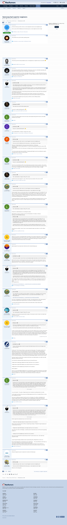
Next (9, 22)
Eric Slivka (35, 493)
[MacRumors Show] (54, 2)
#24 (46, 450)
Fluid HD (5, 517)
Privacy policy (4, 515)
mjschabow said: (15, 126)
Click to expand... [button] (29, 389)
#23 (46, 405)
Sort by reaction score (16, 18)
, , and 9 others (19, 180)
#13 (46, 204)
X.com (5, 498)
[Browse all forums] (61, 8)
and (17, 76)
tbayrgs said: (15, 380)
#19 (46, 307)
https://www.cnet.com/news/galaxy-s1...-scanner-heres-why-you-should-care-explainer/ (26, 297)
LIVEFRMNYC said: (16, 344)
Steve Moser (4, 510)
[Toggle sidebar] (64, 8)
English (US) (62, 516)
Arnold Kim (4, 493)
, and (17, 153)
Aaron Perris (35, 510)
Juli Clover (4, 496)
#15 (46, 244)
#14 (46, 234)
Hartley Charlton (5, 503)
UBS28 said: (15, 139)
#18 (46, 289)
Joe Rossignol (35, 496)
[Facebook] (55, 2)
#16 (46, 253)
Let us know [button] (49, 2)
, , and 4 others (22, 41)
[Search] (62, 8)
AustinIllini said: (15, 82)
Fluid (3, 517)
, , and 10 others (20, 110)
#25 (46, 459)
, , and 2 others (19, 316)
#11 (46, 172)
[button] (10, 6)
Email (3, 498)
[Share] (45, 25)
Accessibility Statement (10, 515)
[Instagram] (57, 2)
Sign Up (56, 26)
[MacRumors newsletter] (64, 2)
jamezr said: (14, 291)
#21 (46, 341)
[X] (59, 2)
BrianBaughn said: (15, 104)
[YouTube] (60, 2)
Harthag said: (15, 216)
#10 (46, 157)
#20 (46, 320)
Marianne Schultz (36, 503)
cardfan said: (15, 174)
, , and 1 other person (20, 31)
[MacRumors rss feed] (62, 2)
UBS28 (4, 18)
